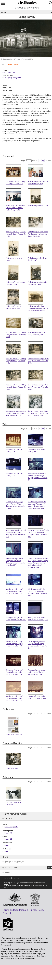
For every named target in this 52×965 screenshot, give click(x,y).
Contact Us (8, 913)
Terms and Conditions (14, 909)
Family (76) (8, 833)
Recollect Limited (29, 885)
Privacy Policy (7, 878)
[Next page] (39, 160)
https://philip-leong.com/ (12, 77)
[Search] (43, 160)
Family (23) (8, 839)
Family (7, 845)
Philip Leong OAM (11, 827)
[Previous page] (36, 160)
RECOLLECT (7, 885)
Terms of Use (15, 878)
